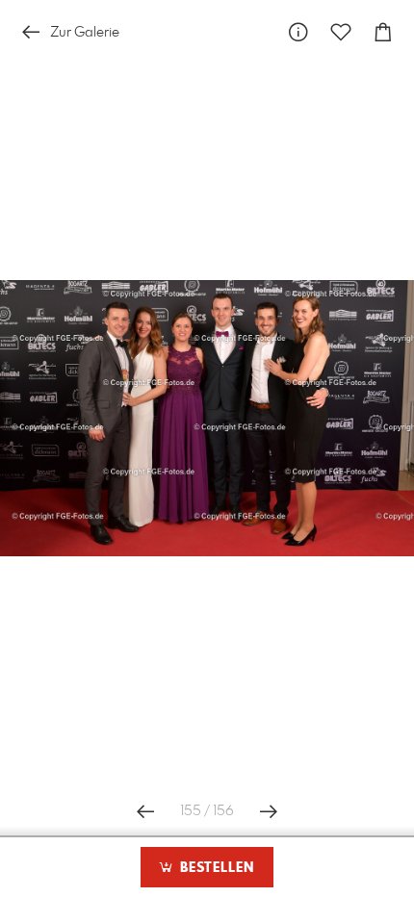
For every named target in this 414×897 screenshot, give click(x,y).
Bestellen (214, 868)
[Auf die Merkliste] (340, 32)
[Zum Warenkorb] (383, 32)
